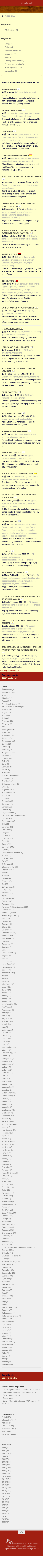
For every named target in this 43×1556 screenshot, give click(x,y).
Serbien (5, 1221)
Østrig (4, 1158)
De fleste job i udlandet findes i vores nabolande (21, 1389)
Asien (4, 732)
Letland (5, 1035)
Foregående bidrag (10, 670)
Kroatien (5, 1021)
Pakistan (5, 1164)
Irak (3, 975)
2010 (4, 1476)
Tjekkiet (5, 1298)
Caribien (5, 809)
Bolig (7, 43)
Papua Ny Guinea (9, 1172)
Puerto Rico (6, 1187)
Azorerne (5, 738)
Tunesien (5, 1310)
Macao (5, 1055)
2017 (4, 1496)
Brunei (4, 786)
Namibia (5, 1118)
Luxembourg (7, 1052)
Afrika (4, 695)
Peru (4, 1178)
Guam (4, 941)
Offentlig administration (14, 60)
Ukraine (5, 1327)
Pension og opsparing (13, 64)
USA (4, 1335)
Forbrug (8, 47)
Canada (5, 806)
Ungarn (5, 1330)
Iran (3, 978)
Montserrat (6, 1112)
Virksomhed (10, 71)
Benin (4, 764)
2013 (4, 1484)
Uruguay (5, 1333)
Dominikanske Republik (11, 852)
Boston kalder (8, 1398)
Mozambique (7, 1115)
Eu (3, 884)
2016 (4, 1493)
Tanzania (5, 1290)
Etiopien (5, 881)
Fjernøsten (6, 904)
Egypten (5, 858)
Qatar (4, 1190)
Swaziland (6, 1267)
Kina (4, 1015)
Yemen (5, 1356)
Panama (5, 1170)
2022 (4, 1510)
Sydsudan (6, 1278)
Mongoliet (6, 1107)
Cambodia (6, 801)
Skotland (5, 1235)
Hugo (31, 1548)
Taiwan (5, 1287)
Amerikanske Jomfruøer (11, 706)
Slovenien (6, 1241)
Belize (4, 761)
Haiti (4, 958)
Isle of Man (6, 984)
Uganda (5, 1324)
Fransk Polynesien (9, 915)
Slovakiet (5, 1238)
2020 (4, 1504)
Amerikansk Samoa (10, 704)
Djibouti (5, 849)
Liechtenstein (7, 1047)
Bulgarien (6, 789)
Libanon (5, 1038)
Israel (4, 987)
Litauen (5, 1050)
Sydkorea (6, 1275)
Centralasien (7, 818)
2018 (4, 1499)
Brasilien (5, 781)
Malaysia (5, 1070)
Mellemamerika (8, 1092)
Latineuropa (6, 1030)
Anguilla (5, 715)
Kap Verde (6, 1007)
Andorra (5, 709)
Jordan (5, 1001)
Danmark (6, 846)
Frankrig (5, 909)
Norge (4, 1152)
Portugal (5, 1184)
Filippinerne (6, 898)
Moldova (5, 1101)
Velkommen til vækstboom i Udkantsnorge (19, 1392)
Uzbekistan (6, 1338)
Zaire (4, 1358)
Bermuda (5, 766)
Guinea (5, 949)
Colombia (6, 826)
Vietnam (5, 1350)
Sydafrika (6, 1270)
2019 (4, 1502)
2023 (4, 1513)
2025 (4, 1519)
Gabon (5, 918)
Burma (5, 795)
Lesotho (5, 1032)
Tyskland (5, 1321)
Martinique (6, 1084)
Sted (4, 1431)
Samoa (5, 1207)
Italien (4, 989)
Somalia (5, 1244)
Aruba (4, 726)
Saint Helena (7, 1201)
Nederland (6, 1121)
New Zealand (7, 1130)
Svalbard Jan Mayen (10, 1261)
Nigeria (5, 1138)
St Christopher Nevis (10, 1255)
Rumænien (6, 1193)
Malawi (5, 1067)
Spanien (5, 1250)
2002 (4, 1453)
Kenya (4, 1012)
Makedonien (7, 1064)
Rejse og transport (12, 67)
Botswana (6, 778)
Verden (5, 1347)
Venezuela (6, 1344)
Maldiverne (6, 1072)
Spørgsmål (6, 1428)
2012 (4, 1482)
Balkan (5, 746)
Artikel (4, 1417)
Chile (4, 824)
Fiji (3, 895)
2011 (4, 1479)
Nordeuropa (6, 1144)
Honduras (6, 961)
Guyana (5, 955)
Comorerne (6, 829)
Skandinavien (7, 1233)
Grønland (5, 935)
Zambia (5, 1361)
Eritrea (4, 875)
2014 (4, 1487)
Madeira (5, 1061)
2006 (4, 1464)
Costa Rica (6, 838)
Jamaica (5, 992)
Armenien (6, 724)
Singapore (6, 1230)
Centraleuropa (7, 821)
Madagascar (7, 1058)
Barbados (6, 755)
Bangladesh (6, 752)
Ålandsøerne (7, 689)
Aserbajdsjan (7, 729)
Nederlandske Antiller (10, 1124)
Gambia (5, 921)
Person (5, 1425)
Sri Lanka (6, 1253)
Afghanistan (6, 692)
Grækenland (7, 932)
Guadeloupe (7, 938)
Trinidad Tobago (8, 1307)
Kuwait (5, 1024)
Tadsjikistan (6, 1284)
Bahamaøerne (7, 741)
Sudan (4, 1258)
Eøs (3, 872)
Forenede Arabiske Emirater (13, 907)
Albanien (5, 698)
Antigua (5, 718)
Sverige (5, 1264)
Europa (5, 889)
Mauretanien (7, 1087)
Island (4, 981)
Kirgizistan (6, 1018)
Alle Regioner (10, 29)
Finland (5, 901)
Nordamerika (7, 1141)
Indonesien (6, 972)
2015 (4, 1490)
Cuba (4, 841)
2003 (4, 1456)
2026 (4, 1522)
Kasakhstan (7, 1009)
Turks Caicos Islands (10, 1315)
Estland (5, 878)
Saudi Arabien (7, 1213)
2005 (4, 1462)
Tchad (4, 1293)
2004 (4, 1459)
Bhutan (5, 769)
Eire (3, 861)
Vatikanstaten (7, 1341)
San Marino (6, 1210)
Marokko (5, 1081)
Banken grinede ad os (11, 1395)
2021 (4, 1507)
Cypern (5, 844)
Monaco (5, 1104)
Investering (9, 54)
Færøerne (6, 892)
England (5, 869)
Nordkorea (6, 1150)
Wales (4, 1353)
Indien (4, 969)
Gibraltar (5, 929)
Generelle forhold (12, 50)
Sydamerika (7, 1273)
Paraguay (6, 1175)
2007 (4, 1467)
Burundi (5, 798)
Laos (4, 1027)
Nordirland (6, 1147)
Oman (4, 1161)
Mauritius (5, 1090)
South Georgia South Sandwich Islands (17, 1247)
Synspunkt (6, 1434)
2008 (4, 1470)
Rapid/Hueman (10, 1548)
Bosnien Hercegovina (10, 775)
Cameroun (6, 804)
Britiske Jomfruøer (9, 784)
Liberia (4, 1041)
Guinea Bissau (8, 952)
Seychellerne (7, 1224)
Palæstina (6, 1167)
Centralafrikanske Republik (12, 815)
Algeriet (5, 701)
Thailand (5, 1295)
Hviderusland (7, 967)
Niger (4, 1135)
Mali (3, 1075)
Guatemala (6, 944)
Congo (4, 832)
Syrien (4, 1281)
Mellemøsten (7, 1095)
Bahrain (5, 744)
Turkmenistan (7, 1313)
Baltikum (5, 749)
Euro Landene (7, 887)
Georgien (5, 924)
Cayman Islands (8, 812)
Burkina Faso (7, 792)
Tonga (4, 1304)
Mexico (5, 1098)
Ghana (5, 927)
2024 (4, 1516)
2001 (4, 1450)
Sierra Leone (7, 1227)
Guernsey (6, 947)
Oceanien (6, 1155)
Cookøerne (6, 835)
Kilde (4, 1422)
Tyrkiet (5, 1318)
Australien (6, 735)
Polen (4, 1181)
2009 (4, 1473)
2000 (4, 1447)
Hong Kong (6, 964)
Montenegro (7, 1110)
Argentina (6, 721)
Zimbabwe (6, 1364)
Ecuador (5, 855)
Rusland (5, 1195)
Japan (4, 995)
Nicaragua (6, 1132)
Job (6, 57)
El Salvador (6, 864)
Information (6, 1420)
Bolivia (4, 772)
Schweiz (5, 1215)
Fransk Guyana (8, 912)
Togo (4, 1301)
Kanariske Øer (8, 1004)
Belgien (5, 758)
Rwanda (5, 1198)
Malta (4, 1078)
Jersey (5, 998)
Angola (5, 712)
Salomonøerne (8, 1204)
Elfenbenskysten (8, 867)
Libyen (4, 1044)
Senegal (5, 1218)
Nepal (4, 1127)
